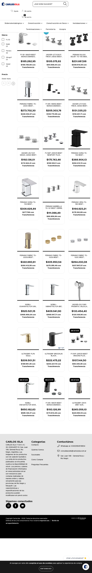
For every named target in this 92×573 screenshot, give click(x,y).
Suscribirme (46, 57)
